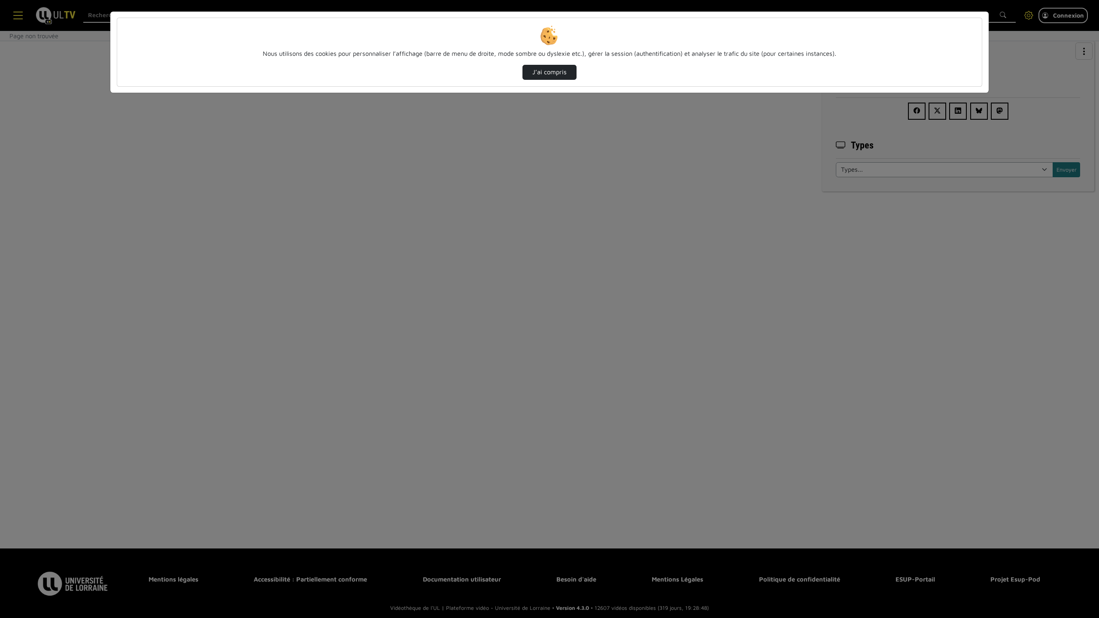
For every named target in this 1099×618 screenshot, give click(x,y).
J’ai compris (549, 72)
